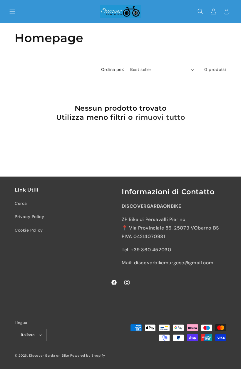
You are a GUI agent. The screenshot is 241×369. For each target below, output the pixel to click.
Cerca (21, 203)
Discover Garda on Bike (49, 355)
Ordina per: (112, 69)
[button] (12, 11)
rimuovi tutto (160, 117)
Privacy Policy (29, 216)
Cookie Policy (29, 230)
